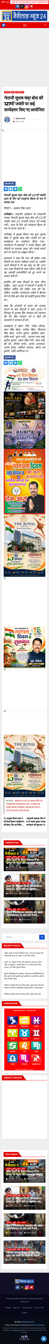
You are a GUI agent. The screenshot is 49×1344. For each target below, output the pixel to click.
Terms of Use (39, 1308)
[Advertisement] (24, 53)
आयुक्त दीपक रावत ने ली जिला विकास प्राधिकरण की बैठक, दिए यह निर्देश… (14, 821)
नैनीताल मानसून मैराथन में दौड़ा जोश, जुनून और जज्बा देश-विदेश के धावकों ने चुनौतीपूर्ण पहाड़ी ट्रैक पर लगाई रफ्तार (24, 1255)
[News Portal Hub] (24, 1338)
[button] (45, 25)
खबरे (17, 92)
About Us (16, 1308)
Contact (24, 1313)
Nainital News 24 (27, 1322)
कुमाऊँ (12, 92)
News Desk (20, 118)
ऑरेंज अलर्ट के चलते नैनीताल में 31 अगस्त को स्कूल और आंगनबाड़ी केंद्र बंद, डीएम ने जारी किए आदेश (23, 863)
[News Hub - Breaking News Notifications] (44, 1339)
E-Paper (8, 1308)
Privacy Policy (27, 1308)
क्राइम (19, 883)
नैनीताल (21, 92)
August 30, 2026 (15, 1179)
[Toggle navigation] (25, 25)
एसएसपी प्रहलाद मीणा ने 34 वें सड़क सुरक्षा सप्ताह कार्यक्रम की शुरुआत (35, 821)
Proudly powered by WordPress (17, 1298)
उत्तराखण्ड (7, 92)
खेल (23, 1249)
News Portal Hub (38, 1325)
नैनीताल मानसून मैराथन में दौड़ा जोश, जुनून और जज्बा (22, 994)
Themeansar (24, 1302)
